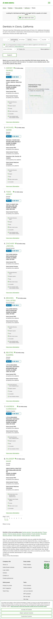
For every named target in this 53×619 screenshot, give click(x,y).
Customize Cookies (26, 616)
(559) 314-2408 (10, 371)
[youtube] (48, 567)
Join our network (28, 591)
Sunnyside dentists (37, 532)
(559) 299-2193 (10, 209)
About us (5, 564)
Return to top (6, 524)
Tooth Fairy (6, 591)
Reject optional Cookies (26, 613)
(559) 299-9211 (10, 88)
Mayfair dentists (26, 532)
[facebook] (45, 565)
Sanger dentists (26, 534)
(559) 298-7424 (10, 145)
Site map (25, 599)
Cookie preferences (19, 46)
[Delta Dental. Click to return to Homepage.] (20, 2)
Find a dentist (18, 8)
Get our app (26, 596)
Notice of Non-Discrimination (11, 555)
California (27, 8)
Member (10, 8)
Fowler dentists (36, 534)
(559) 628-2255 (10, 475)
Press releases (27, 564)
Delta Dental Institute (8, 567)
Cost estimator (27, 588)
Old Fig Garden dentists (14, 534)
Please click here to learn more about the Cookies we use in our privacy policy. (29, 606)
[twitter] (48, 565)
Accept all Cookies (26, 609)
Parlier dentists (17, 535)
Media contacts (27, 567)
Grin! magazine (7, 588)
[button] (13, 77)
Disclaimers (6, 554)
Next (5, 520)
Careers (5, 572)
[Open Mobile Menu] (49, 2)
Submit (9, 55)
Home (4, 8)
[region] (26, 610)
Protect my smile (7, 585)
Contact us (6, 575)
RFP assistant (27, 593)
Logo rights (6, 570)
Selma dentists (26, 535)
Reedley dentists (35, 535)
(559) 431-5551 (10, 259)
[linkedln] (45, 567)
